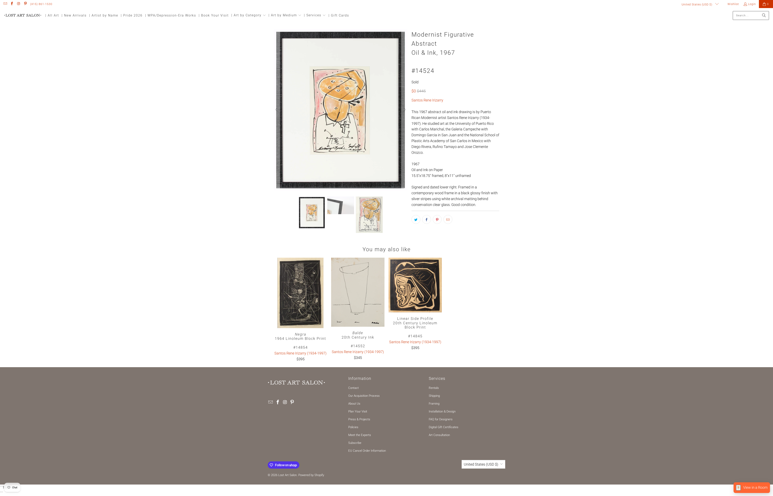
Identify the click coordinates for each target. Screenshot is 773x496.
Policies (353, 427)
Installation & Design (442, 411)
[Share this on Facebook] (426, 219)
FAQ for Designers (441, 419)
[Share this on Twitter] (415, 219)
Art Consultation (439, 435)
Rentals (434, 388)
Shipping (434, 396)
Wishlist (733, 4)
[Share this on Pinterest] (437, 219)
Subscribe (354, 443)
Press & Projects (359, 419)
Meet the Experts (359, 435)
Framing (434, 403)
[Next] (404, 109)
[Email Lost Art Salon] (5, 4)
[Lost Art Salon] (22, 15)
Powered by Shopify (311, 475)
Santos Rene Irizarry (427, 100)
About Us (354, 403)
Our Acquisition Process (364, 396)
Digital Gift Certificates (443, 427)
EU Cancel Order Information (367, 451)
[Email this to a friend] (447, 219)
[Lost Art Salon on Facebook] (12, 4)
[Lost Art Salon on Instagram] (19, 4)
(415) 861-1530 (41, 4)
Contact (353, 388)
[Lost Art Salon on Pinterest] (25, 4)
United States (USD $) (697, 4)
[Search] (764, 15)
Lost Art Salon (287, 475)
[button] (248, 15)
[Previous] (277, 109)
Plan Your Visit (357, 411)
